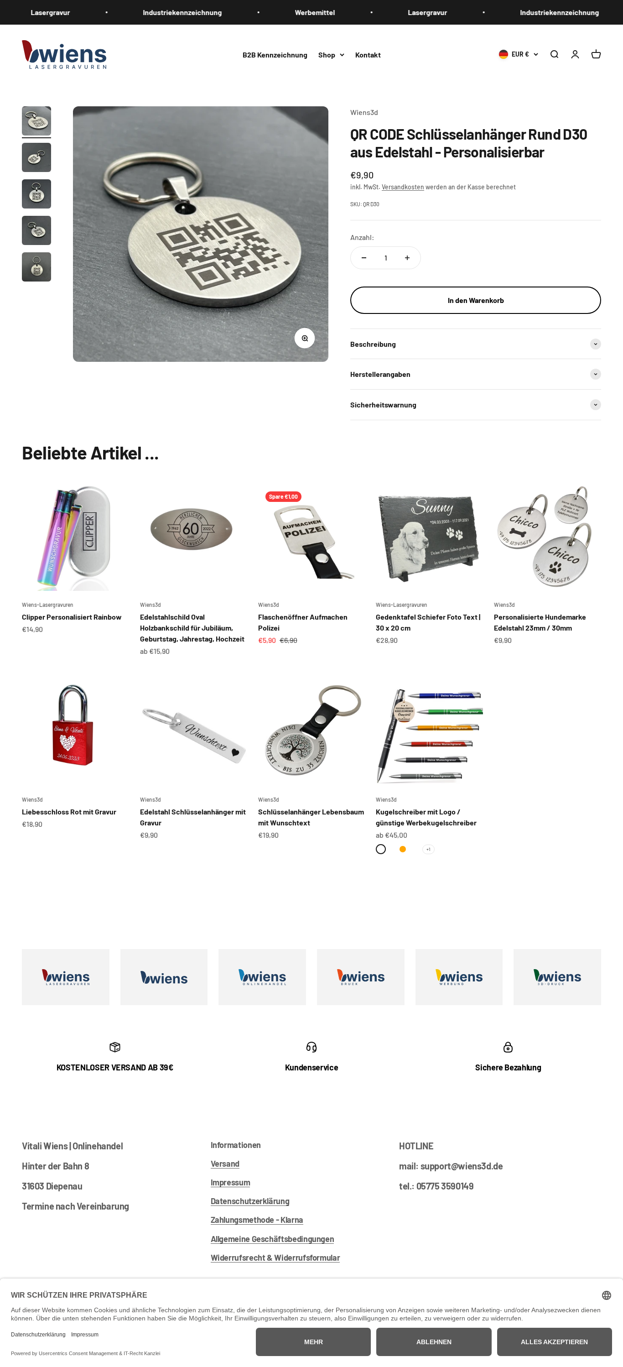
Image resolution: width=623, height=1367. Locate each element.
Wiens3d (364, 112)
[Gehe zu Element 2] (36, 159)
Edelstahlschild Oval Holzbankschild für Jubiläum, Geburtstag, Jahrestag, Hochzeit (192, 627)
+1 (428, 849)
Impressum (230, 1182)
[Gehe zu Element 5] (36, 268)
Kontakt (368, 54)
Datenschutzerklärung (250, 1201)
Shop (326, 54)
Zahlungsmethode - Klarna (257, 1220)
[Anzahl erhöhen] (407, 258)
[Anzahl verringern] (364, 258)
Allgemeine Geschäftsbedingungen (272, 1239)
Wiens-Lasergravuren (47, 604)
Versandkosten (403, 187)
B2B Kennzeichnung (275, 54)
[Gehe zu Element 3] (36, 195)
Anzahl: (362, 237)
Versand (225, 1163)
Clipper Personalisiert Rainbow (72, 616)
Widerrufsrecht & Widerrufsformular (275, 1257)
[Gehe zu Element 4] (36, 232)
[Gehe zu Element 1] (36, 122)
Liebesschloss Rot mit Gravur (69, 811)
